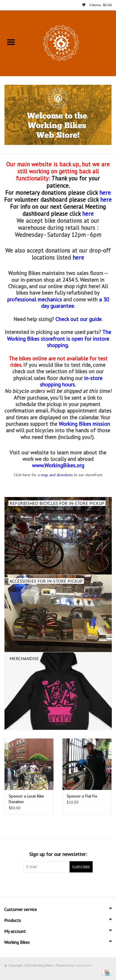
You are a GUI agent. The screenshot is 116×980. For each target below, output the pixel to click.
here (106, 199)
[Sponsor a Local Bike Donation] (29, 764)
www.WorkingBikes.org (58, 465)
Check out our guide (78, 318)
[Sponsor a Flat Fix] (87, 764)
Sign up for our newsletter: (58, 854)
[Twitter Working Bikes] (58, 883)
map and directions (57, 474)
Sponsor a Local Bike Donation (26, 799)
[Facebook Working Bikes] (47, 883)
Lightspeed (83, 965)
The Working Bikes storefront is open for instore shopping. (59, 338)
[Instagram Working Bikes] (68, 883)
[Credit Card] (106, 972)
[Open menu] (11, 41)
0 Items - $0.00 (100, 5)
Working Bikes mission (84, 423)
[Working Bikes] (69, 42)
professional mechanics (34, 299)
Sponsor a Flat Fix (82, 796)
